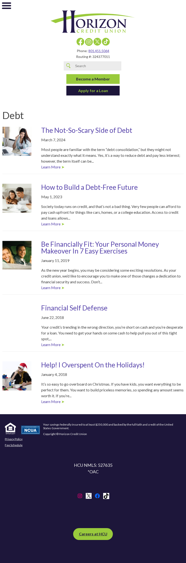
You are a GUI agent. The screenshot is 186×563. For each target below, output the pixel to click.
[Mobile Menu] (6, 6)
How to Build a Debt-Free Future (89, 187)
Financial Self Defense (74, 308)
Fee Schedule (14, 445)
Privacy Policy (14, 439)
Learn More (51, 167)
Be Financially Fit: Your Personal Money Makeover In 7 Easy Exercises (100, 247)
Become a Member (93, 79)
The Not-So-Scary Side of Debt (86, 130)
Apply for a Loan (93, 90)
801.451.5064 (98, 51)
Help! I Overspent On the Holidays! (93, 365)
